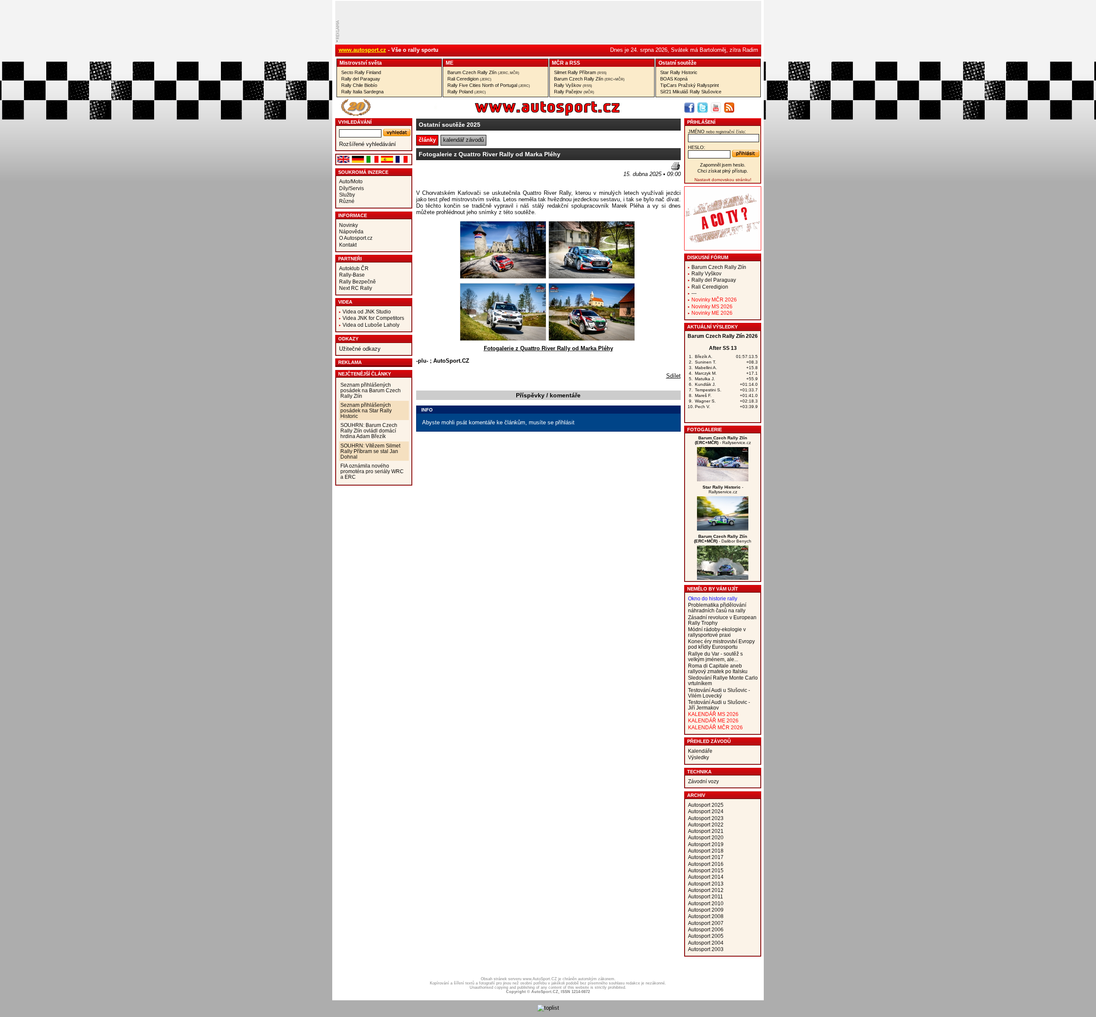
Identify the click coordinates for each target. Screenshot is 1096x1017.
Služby (347, 194)
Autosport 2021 (706, 831)
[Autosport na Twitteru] (702, 107)
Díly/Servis (351, 188)
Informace (352, 215)
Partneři (350, 258)
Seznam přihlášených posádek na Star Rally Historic (366, 410)
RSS (574, 63)
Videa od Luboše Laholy (370, 325)
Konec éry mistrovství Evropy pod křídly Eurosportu (721, 644)
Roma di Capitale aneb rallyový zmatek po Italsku (718, 668)
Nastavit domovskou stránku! (722, 179)
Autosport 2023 (706, 818)
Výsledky (698, 757)
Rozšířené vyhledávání (367, 144)
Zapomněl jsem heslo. (722, 164)
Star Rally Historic (678, 72)
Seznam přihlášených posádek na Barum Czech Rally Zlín (370, 390)
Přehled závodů (709, 741)
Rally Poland (466, 91)
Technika (699, 771)
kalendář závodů (463, 140)
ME (449, 63)
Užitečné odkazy (360, 349)
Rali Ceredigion (469, 78)
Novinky (348, 225)
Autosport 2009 (706, 910)
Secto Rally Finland (361, 72)
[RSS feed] (729, 107)
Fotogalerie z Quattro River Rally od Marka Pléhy (548, 348)
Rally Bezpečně (357, 281)
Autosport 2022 (706, 824)
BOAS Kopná (674, 78)
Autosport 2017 (706, 857)
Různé (346, 201)
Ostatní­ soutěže (677, 63)
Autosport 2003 (706, 949)
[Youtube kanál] (716, 107)
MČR (558, 63)
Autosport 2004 (706, 942)
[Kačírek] (722, 479)
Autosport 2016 (706, 864)
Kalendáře (700, 751)
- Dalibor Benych (722, 538)
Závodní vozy (703, 781)
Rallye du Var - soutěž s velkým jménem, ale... (715, 656)
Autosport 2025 (706, 805)
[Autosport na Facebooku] (689, 107)
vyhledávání (355, 122)
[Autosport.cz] (523, 114)
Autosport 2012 (706, 890)
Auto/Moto (351, 181)
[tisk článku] (675, 166)
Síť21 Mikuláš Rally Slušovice (690, 91)
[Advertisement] (466, 175)
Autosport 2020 (706, 837)
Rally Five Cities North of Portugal (488, 85)
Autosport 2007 (706, 923)
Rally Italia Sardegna (362, 91)
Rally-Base (352, 274)
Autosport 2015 (706, 870)
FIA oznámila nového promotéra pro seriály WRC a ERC (372, 471)
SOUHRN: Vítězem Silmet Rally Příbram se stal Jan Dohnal (370, 451)
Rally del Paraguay (360, 78)
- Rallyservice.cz (723, 440)
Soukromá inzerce (363, 172)
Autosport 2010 (706, 903)
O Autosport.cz (355, 238)
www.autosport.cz (362, 50)
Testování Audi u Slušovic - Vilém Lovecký (719, 692)
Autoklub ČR (354, 268)
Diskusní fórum (707, 257)
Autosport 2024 (706, 811)
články (427, 140)
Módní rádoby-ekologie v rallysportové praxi (717, 632)
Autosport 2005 (706, 936)
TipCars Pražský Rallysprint (689, 85)
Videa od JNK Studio (366, 311)
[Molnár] (722, 528)
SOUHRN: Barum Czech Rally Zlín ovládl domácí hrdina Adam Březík (368, 430)
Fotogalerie (704, 429)
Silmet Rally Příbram (580, 72)
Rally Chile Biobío (359, 85)
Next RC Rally (355, 288)
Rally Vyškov (573, 85)
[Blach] (722, 578)
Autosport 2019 (706, 844)
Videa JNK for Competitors (373, 318)
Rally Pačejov (574, 91)
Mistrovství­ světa (361, 63)
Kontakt (348, 245)
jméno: (717, 131)
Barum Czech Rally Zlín (483, 72)
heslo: (696, 147)
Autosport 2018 (706, 850)
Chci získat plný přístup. (722, 170)
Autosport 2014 (706, 877)
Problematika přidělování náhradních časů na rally (717, 607)
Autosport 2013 (706, 883)
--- (694, 293)
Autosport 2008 (706, 916)
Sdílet (673, 376)
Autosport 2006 (706, 929)
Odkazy (348, 338)
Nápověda (351, 231)
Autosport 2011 (705, 896)
